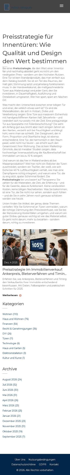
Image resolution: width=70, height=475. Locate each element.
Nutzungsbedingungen (41, 459)
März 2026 (10, 405)
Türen (7, 338)
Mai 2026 (9, 395)
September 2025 (13, 436)
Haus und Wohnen (15, 319)
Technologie (11, 343)
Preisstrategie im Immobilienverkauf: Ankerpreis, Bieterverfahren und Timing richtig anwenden (34, 272)
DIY (6, 333)
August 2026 (12, 379)
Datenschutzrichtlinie (23, 464)
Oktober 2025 (12, 431)
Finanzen (10, 323)
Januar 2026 (11, 415)
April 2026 (10, 400)
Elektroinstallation (14, 353)
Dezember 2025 (14, 421)
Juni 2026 (10, 389)
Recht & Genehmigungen (19, 328)
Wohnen (10, 314)
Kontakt (54, 464)
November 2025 (13, 426)
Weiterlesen (10, 295)
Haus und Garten (13, 348)
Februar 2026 (12, 410)
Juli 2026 (9, 384)
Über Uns (20, 459)
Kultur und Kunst (13, 357)
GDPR (42, 464)
